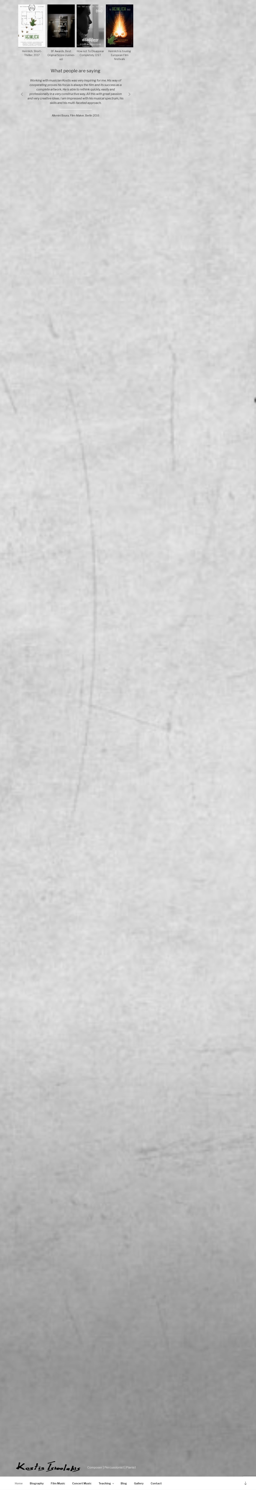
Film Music (58, 1483)
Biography (37, 1483)
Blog (124, 1483)
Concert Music (81, 1483)
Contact (156, 1483)
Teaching (105, 1483)
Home (19, 1483)
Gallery (139, 1483)
